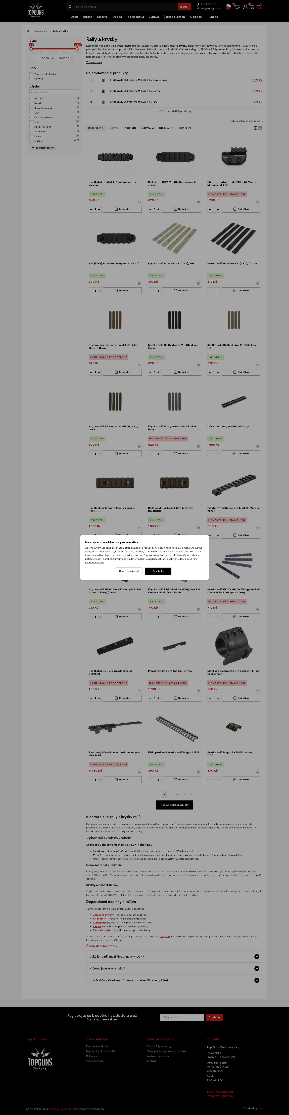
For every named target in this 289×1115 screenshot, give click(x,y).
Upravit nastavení (129, 571)
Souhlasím (158, 571)
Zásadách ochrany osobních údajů (165, 558)
